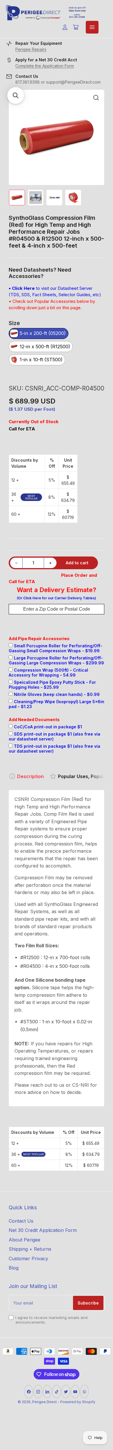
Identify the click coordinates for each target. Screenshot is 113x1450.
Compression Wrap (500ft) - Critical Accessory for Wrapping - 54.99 (48, 672)
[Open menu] (92, 27)
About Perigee (24, 1240)
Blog (14, 1268)
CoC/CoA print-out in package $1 (48, 726)
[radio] (38, 334)
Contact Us (21, 1221)
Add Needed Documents (34, 719)
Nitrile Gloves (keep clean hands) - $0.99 (57, 694)
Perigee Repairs (30, 49)
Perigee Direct (44, 1402)
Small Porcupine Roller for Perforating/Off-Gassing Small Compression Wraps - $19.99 (55, 648)
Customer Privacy (28, 1258)
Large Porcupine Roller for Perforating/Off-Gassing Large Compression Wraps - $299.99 (56, 660)
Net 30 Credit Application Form (43, 1230)
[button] (15, 95)
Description (30, 776)
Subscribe (88, 1302)
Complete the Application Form (44, 65)
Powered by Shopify (77, 1402)
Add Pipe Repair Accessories (39, 638)
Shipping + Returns (30, 1249)
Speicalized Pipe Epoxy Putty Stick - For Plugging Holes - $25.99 (52, 685)
